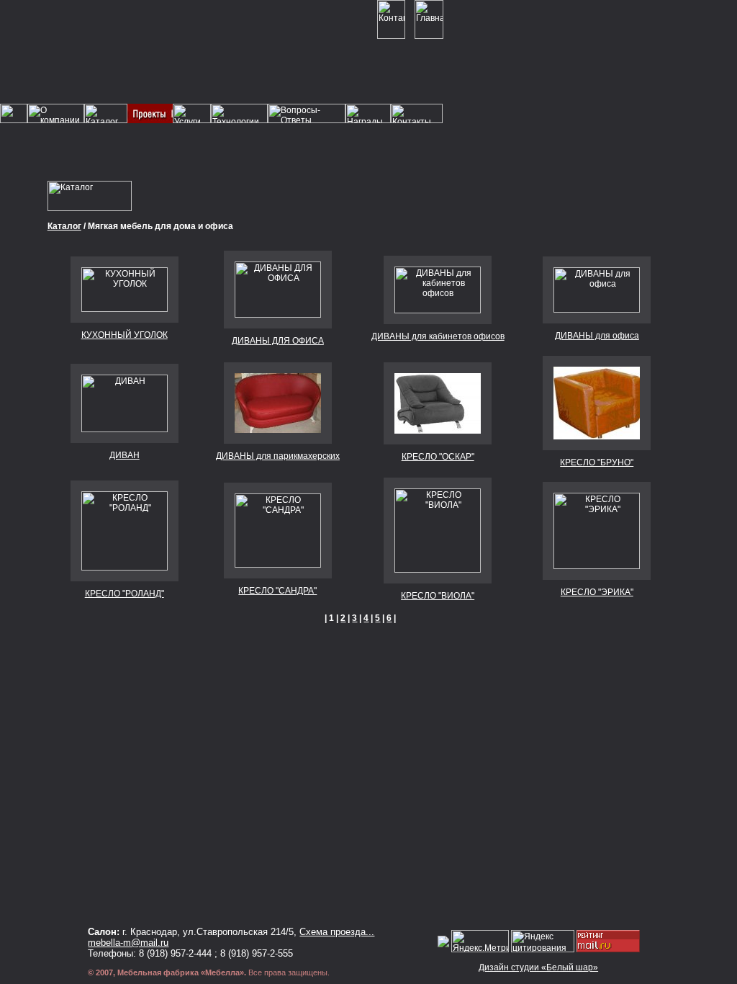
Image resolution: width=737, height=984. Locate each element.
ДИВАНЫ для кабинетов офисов (438, 336)
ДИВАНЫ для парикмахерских (278, 456)
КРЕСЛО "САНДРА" (277, 591)
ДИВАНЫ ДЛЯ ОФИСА (278, 341)
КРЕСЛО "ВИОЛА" (437, 596)
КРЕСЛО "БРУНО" (596, 462)
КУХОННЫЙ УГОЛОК (124, 335)
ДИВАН (124, 455)
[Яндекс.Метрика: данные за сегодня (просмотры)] (480, 941)
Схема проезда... (336, 931)
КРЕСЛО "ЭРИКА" (597, 592)
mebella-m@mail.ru (128, 942)
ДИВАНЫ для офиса (597, 336)
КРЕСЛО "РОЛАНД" (124, 594)
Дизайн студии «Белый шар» (538, 967)
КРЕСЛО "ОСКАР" (438, 457)
